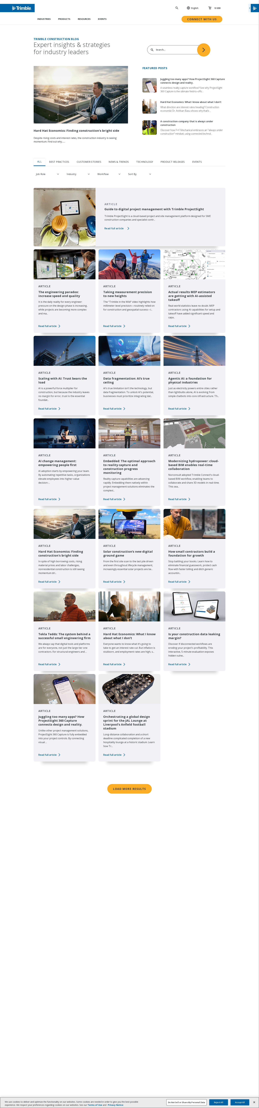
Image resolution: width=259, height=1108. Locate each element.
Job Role (40, 174)
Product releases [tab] (173, 161)
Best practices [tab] (59, 161)
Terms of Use (95, 1105)
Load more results (129, 789)
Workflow (103, 174)
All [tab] (39, 161)
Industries (44, 18)
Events (102, 18)
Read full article (114, 228)
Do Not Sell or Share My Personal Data (186, 1102)
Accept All (240, 1102)
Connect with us (202, 19)
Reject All (218, 1102)
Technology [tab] (144, 161)
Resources (84, 18)
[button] (191, 8)
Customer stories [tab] (89, 161)
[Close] (254, 1102)
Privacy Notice (115, 1105)
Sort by (132, 174)
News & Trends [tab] (119, 161)
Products (64, 18)
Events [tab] (197, 161)
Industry (71, 174)
